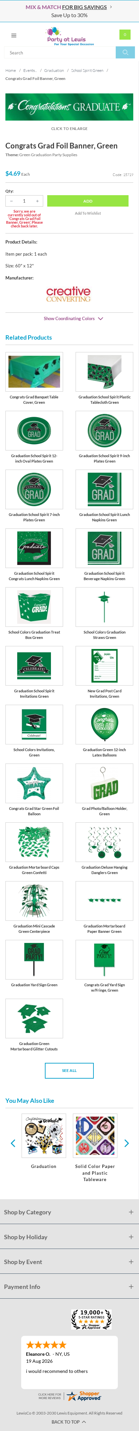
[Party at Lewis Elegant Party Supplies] (69, 34)
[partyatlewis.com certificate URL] (69, 1395)
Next (126, 1143)
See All (69, 1070)
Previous (13, 1143)
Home (10, 70)
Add (87, 201)
